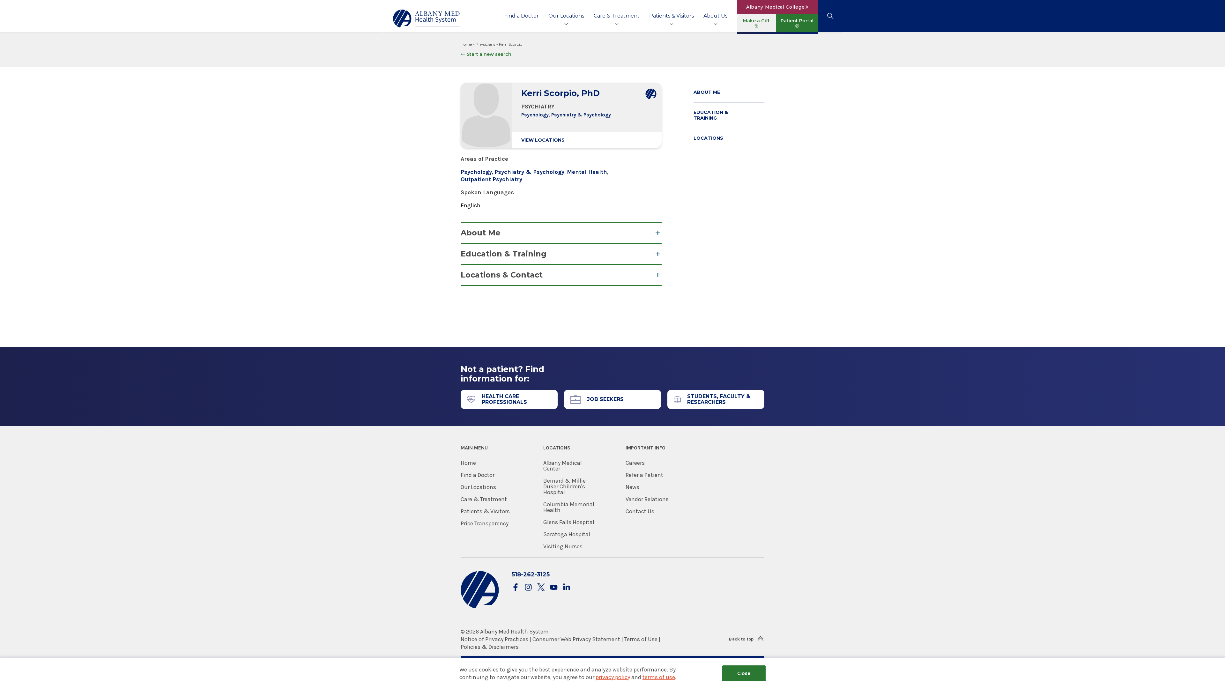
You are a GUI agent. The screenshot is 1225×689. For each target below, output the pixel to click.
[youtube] (554, 587)
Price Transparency (485, 523)
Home (466, 44)
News (632, 487)
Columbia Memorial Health (568, 507)
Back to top (741, 639)
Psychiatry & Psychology (581, 115)
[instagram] (528, 587)
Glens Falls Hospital (568, 522)
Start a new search (489, 54)
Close (743, 673)
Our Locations (566, 16)
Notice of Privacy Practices (494, 639)
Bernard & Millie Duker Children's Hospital (564, 486)
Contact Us (640, 511)
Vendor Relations (647, 499)
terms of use (658, 677)
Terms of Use (640, 639)
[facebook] (515, 587)
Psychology (535, 115)
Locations (708, 138)
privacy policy (613, 677)
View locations (543, 140)
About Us (715, 16)
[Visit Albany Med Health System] (480, 607)
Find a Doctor (521, 16)
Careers (635, 463)
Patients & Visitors (671, 16)
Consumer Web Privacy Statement (576, 639)
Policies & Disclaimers (490, 646)
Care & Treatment (617, 16)
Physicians (485, 44)
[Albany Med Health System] (426, 18)
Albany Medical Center (562, 465)
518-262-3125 (531, 574)
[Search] (830, 16)
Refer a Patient (644, 475)
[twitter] (541, 587)
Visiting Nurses (563, 546)
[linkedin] (566, 587)
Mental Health (587, 171)
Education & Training (503, 253)
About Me (481, 232)
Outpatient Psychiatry (491, 179)
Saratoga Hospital (566, 534)
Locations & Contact (502, 274)
